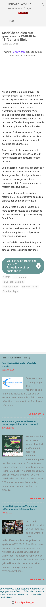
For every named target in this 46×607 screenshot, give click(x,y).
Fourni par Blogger (24, 602)
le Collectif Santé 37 (13, 281)
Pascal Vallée (18, 51)
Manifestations (11, 286)
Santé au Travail (30, 286)
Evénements (19, 277)
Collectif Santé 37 (19, 4)
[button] (38, 266)
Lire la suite (36, 413)
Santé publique (10, 291)
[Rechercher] (42, 4)
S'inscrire (23, 13)
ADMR (6, 277)
